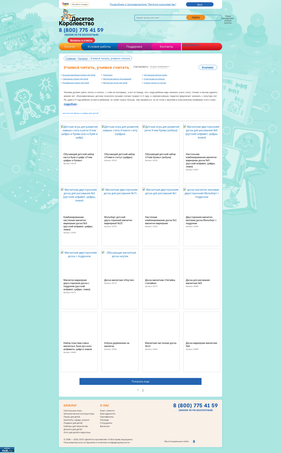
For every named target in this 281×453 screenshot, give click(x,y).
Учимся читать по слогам (155, 83)
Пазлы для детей (72, 417)
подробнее (70, 104)
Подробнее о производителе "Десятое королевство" (143, 4)
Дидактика (107, 75)
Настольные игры (73, 410)
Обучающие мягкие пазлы (155, 75)
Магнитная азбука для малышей (117, 79)
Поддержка (134, 46)
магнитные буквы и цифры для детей (80, 113)
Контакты (166, 46)
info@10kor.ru (190, 45)
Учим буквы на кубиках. (154, 79)
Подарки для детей (73, 423)
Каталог (70, 46)
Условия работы (99, 46)
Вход (199, 4)
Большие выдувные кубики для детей (78, 75)
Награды (104, 420)
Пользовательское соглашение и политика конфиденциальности (97, 442)
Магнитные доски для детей (115, 83)
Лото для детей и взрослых (77, 432)
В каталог (208, 67)
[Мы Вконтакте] (193, 441)
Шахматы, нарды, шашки (76, 420)
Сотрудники (106, 423)
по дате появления (159, 67)
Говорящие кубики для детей (75, 79)
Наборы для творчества (76, 426)
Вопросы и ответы (81, 40)
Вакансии (105, 426)
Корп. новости (107, 410)
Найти (196, 17)
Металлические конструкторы (79, 413)
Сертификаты (107, 417)
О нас (104, 405)
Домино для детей (73, 429)
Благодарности (107, 413)
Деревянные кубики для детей (75, 83)
